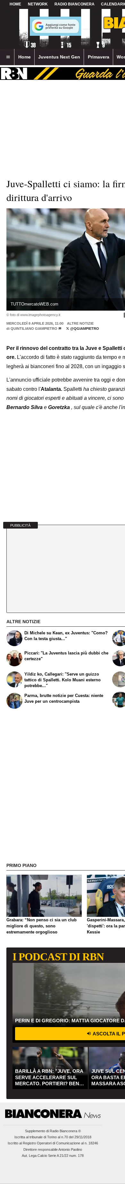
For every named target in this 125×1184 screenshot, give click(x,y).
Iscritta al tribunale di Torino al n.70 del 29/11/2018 (52, 1137)
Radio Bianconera (74, 4)
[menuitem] (8, 57)
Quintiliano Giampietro (34, 328)
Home (15, 4)
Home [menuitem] (24, 56)
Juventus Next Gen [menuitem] (59, 56)
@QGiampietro (84, 328)
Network (38, 4)
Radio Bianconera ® (65, 1131)
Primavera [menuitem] (98, 56)
